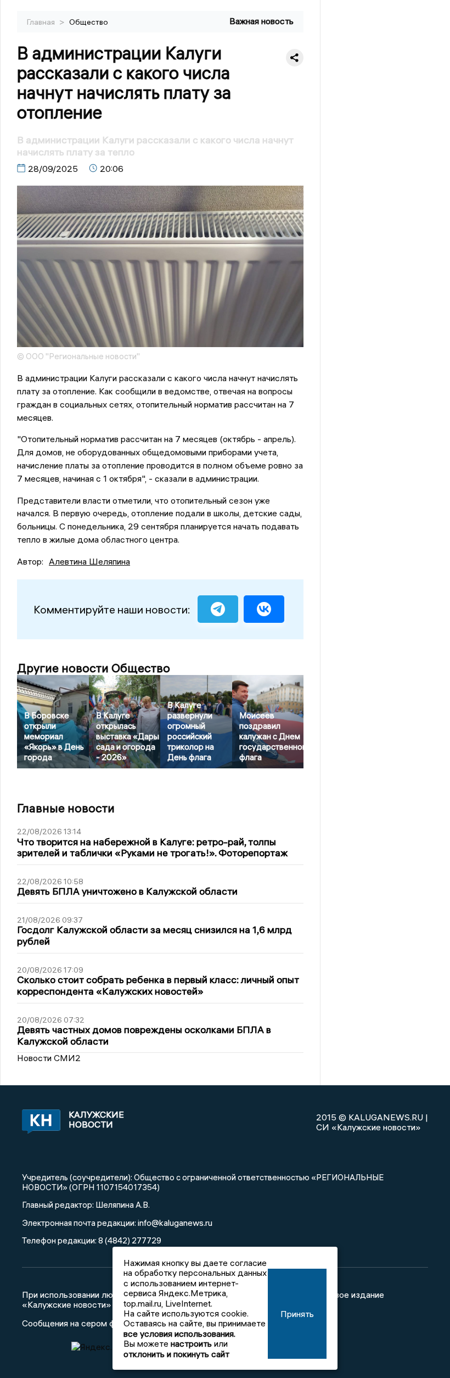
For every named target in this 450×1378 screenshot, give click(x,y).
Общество (88, 22)
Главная (42, 22)
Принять (297, 1313)
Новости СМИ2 (49, 1057)
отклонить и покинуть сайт (176, 1353)
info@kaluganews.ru (175, 1222)
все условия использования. (179, 1333)
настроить (191, 1343)
